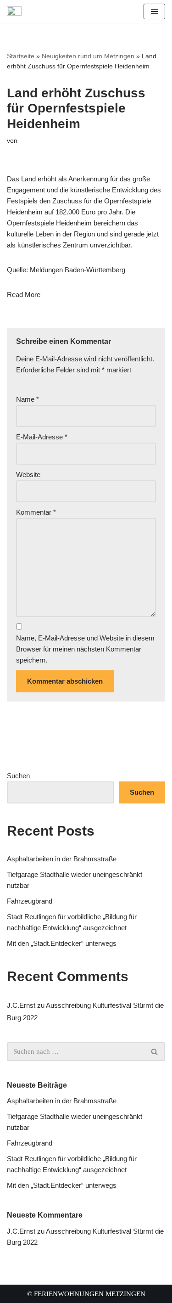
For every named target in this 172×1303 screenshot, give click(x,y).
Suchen (18, 776)
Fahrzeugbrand (29, 901)
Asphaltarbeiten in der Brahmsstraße (62, 859)
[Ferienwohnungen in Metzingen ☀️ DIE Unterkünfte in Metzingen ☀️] (16, 11)
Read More (23, 294)
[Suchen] (154, 1051)
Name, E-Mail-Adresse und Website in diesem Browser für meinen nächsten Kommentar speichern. (85, 649)
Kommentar (36, 512)
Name (27, 399)
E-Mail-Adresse (41, 437)
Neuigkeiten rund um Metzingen (88, 56)
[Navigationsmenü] (154, 11)
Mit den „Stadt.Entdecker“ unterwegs (62, 943)
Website (28, 474)
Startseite (20, 56)
